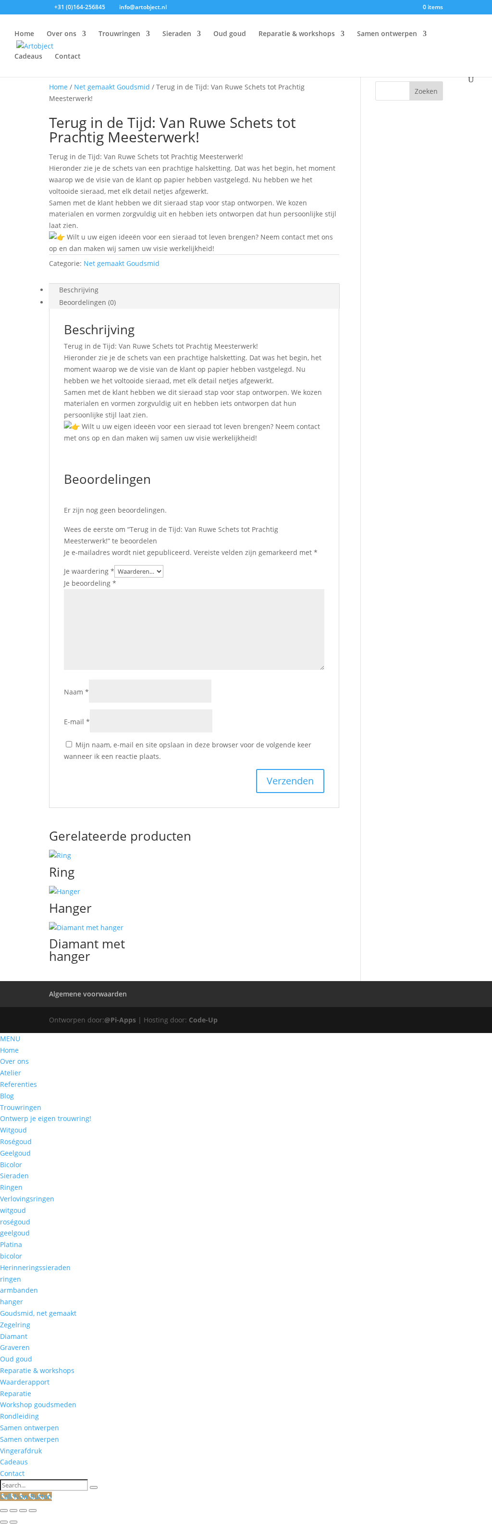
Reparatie (15, 1393)
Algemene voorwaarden (88, 993)
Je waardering (89, 571)
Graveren (15, 1347)
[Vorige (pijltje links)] (4, 1522)
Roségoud (16, 1141)
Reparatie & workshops (296, 34)
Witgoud (13, 1129)
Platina (11, 1244)
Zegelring (15, 1324)
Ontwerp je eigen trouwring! (45, 1118)
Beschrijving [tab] (78, 289)
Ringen (11, 1187)
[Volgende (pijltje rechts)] (13, 1522)
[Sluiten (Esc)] (33, 1510)
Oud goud (229, 34)
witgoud (13, 1210)
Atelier (10, 1072)
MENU (10, 1038)
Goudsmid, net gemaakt (38, 1313)
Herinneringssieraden (35, 1267)
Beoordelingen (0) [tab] (87, 302)
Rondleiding (19, 1416)
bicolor (11, 1255)
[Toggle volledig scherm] (13, 1510)
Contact (68, 57)
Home (24, 34)
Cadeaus (28, 57)
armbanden (19, 1290)
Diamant (13, 1336)
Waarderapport (24, 1381)
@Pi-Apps (120, 1019)
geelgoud (15, 1232)
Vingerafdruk (21, 1450)
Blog (7, 1095)
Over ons (61, 34)
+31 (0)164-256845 (79, 7)
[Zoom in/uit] (4, 1510)
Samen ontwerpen (387, 34)
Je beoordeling (90, 583)
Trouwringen (119, 34)
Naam (76, 691)
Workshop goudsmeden (38, 1404)
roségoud (15, 1221)
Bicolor (11, 1164)
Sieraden (176, 34)
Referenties (18, 1084)
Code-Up (203, 1019)
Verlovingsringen (27, 1198)
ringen (10, 1279)
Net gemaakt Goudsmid (112, 86)
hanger (11, 1301)
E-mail (77, 721)
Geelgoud (15, 1153)
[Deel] (23, 1510)
